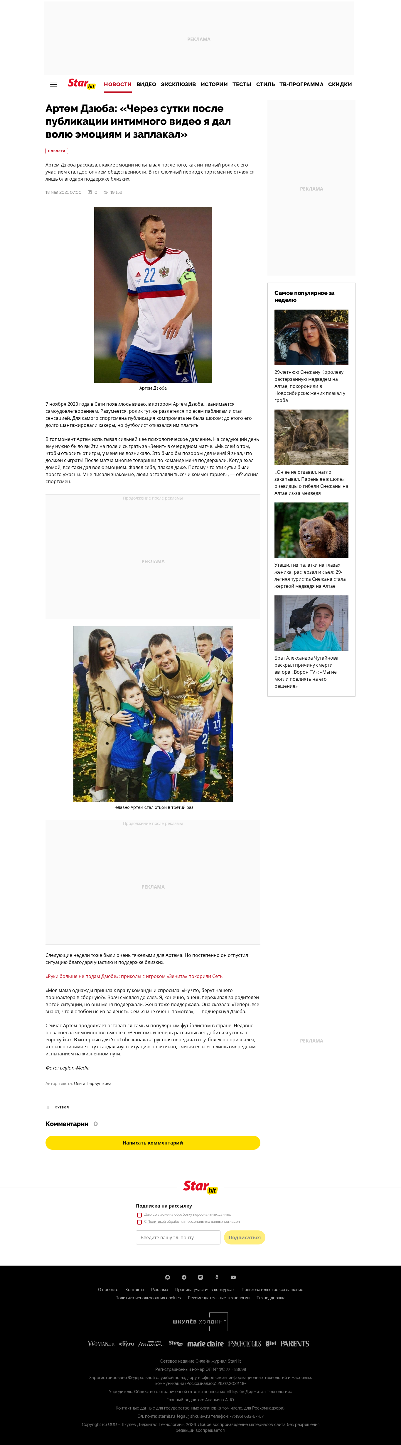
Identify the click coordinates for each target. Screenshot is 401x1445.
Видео (146, 84)
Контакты (134, 1289)
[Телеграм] (184, 1277)
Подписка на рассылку (164, 1206)
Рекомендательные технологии (219, 1297)
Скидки (340, 84)
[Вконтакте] (200, 1277)
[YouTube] (233, 1277)
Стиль (265, 84)
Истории (214, 84)
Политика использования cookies (148, 1297)
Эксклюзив (178, 84)
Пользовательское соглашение (272, 1289)
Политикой (156, 1222)
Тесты (242, 84)
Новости (118, 84)
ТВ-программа (301, 84)
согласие (161, 1215)
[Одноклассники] (217, 1277)
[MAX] (167, 1277)
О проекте (108, 1289)
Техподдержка (271, 1297)
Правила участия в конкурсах (205, 1289)
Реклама (159, 1289)
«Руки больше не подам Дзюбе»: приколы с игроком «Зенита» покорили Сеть (134, 976)
